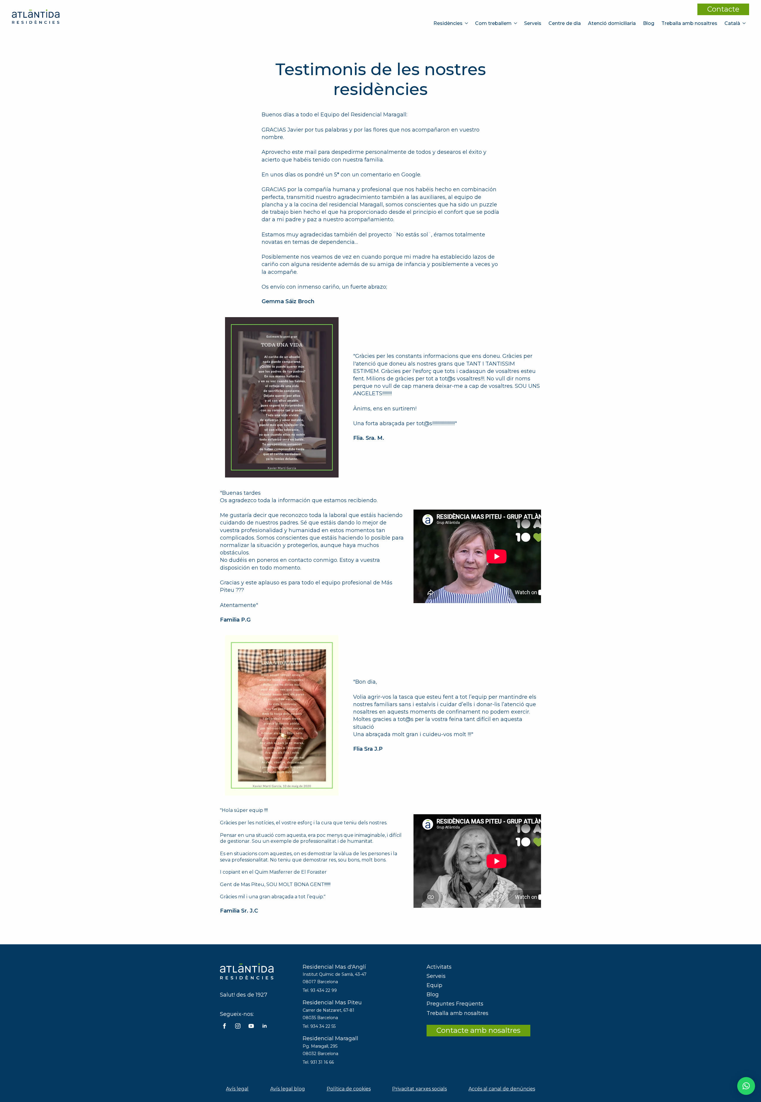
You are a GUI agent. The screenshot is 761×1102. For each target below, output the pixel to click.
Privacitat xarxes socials (419, 1089)
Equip (434, 985)
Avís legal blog (287, 1089)
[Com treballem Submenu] (516, 23)
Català (732, 23)
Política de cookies (349, 1089)
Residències (448, 23)
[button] (746, 1086)
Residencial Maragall (330, 1038)
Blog (648, 23)
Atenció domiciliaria (612, 23)
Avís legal (237, 1089)
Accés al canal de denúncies (501, 1089)
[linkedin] (264, 1026)
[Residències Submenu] (467, 23)
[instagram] (237, 1026)
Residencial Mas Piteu (332, 1002)
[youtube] (251, 1026)
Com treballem (493, 23)
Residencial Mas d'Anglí (334, 967)
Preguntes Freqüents (455, 1003)
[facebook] (224, 1026)
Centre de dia (564, 23)
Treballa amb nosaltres (689, 23)
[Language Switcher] (744, 23)
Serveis (532, 23)
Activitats (439, 967)
